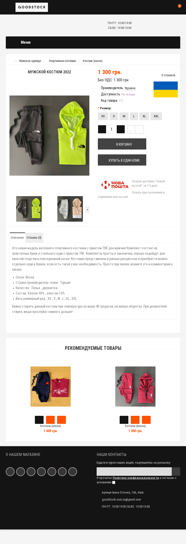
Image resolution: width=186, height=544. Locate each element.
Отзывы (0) (34, 237)
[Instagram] (41, 471)
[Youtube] (62, 471)
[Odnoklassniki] (31, 471)
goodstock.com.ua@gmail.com (121, 499)
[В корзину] (39, 420)
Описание (17, 237)
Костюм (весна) (50, 426)
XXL (156, 116)
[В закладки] (131, 129)
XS (103, 116)
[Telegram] (72, 471)
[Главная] (10, 61)
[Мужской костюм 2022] (49, 135)
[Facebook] (10, 471)
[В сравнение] (139, 129)
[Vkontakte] (20, 471)
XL (144, 116)
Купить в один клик (123, 160)
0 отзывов (168, 75)
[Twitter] (51, 471)
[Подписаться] (176, 471)
